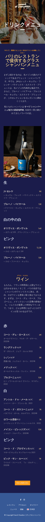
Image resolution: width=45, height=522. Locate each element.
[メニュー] (4, 6)
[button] (22, 483)
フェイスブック (20, 499)
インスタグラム (24, 499)
